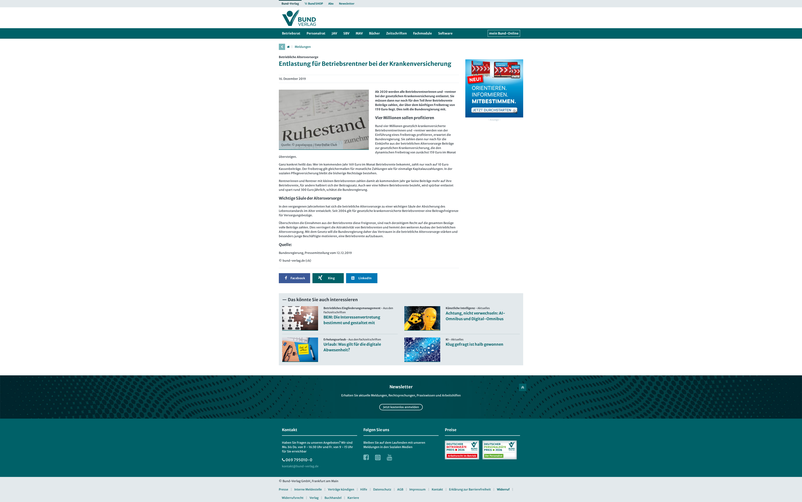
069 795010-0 (299, 459)
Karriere (353, 498)
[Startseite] (288, 47)
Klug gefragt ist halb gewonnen (474, 344)
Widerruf (503, 489)
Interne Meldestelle (308, 489)
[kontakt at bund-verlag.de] (300, 466)
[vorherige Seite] (282, 47)
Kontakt (437, 489)
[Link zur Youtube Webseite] (389, 457)
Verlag (314, 498)
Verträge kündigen (341, 489)
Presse (283, 489)
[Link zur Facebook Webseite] (366, 457)
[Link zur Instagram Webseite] (378, 457)
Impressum (417, 489)
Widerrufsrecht (292, 498)
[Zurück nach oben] (522, 387)
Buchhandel (333, 498)
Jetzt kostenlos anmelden (401, 407)
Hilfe (363, 489)
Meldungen (303, 47)
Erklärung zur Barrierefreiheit (470, 489)
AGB (400, 489)
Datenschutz (382, 489)
